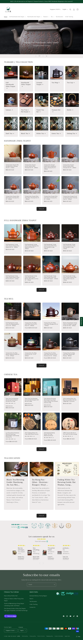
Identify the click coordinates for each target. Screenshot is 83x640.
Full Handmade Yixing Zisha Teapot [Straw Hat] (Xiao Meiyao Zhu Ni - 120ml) (69, 278)
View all (41, 209)
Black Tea (24, 133)
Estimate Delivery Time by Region (38, 596)
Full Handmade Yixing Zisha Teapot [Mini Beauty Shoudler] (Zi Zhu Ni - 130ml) (31, 278)
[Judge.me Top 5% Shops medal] (61, 525)
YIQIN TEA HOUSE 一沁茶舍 (14, 636)
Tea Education (33, 601)
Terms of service (41, 636)
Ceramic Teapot (39, 84)
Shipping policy (49, 636)
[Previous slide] (36, 56)
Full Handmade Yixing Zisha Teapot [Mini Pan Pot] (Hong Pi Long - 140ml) (50, 246)
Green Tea (55, 133)
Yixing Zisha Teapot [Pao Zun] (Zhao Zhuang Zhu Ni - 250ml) (50, 198)
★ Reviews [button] (81, 321)
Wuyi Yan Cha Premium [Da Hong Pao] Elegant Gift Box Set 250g (12, 400)
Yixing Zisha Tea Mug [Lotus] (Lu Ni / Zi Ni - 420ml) (31, 354)
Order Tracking (33, 604)
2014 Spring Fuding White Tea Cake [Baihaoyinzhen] (49, 434)
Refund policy (25, 636)
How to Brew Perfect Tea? (11, 596)
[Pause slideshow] (47, 56)
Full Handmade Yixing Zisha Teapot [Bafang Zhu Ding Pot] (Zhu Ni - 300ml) (32, 246)
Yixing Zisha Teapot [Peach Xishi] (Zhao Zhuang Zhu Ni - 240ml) (69, 166)
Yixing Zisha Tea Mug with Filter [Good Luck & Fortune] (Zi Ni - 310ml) (50, 354)
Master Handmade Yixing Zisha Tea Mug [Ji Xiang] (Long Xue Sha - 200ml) (70, 324)
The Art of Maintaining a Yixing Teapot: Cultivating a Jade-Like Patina (14, 604)
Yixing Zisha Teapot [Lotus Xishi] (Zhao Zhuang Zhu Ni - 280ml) (31, 166)
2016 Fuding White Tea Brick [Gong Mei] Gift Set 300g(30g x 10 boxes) (69, 400)
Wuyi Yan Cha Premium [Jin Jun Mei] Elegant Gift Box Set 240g (32, 400)
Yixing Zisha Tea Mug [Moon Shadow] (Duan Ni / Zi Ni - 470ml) (12, 354)
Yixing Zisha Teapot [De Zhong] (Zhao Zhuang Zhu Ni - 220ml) (12, 166)
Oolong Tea (71, 133)
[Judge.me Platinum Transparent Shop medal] (41, 525)
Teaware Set (56, 110)
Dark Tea (9, 133)
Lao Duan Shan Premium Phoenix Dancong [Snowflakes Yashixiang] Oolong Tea (12, 435)
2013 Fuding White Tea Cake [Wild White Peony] (31, 433)
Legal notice (67, 636)
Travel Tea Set (40, 111)
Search (31, 598)
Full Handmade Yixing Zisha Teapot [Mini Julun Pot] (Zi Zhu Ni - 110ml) (12, 277)
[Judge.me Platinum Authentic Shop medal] (34, 525)
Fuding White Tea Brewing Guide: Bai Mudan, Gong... (66, 482)
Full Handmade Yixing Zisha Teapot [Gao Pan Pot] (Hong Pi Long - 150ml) (69, 246)
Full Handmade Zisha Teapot (10, 85)
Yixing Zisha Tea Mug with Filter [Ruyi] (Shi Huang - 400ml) (69, 354)
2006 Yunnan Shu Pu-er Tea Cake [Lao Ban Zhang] (70, 433)
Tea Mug (55, 83)
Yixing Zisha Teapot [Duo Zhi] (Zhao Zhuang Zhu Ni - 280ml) (32, 198)
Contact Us (32, 607)
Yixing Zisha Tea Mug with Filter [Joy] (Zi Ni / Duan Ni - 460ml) (31, 324)
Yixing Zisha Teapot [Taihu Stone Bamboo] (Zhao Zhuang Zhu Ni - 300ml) (50, 167)
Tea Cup (70, 83)
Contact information (59, 636)
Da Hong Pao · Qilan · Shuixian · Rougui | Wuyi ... (40, 482)
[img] (41, 539)
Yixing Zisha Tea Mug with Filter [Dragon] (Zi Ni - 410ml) (51, 324)
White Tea (40, 133)
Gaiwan (8, 110)
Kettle (69, 110)
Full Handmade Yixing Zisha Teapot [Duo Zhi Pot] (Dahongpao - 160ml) (51, 277)
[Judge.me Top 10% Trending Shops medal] (68, 525)
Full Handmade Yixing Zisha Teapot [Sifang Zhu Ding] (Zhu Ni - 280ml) (12, 246)
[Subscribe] (54, 585)
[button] (17, 16)
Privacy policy (33, 636)
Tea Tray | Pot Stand (25, 111)
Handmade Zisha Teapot (25, 84)
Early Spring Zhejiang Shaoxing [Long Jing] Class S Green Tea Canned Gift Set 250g (51, 400)
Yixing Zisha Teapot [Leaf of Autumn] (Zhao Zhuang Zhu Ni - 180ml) (70, 198)
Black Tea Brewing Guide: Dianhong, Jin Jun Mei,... (15, 482)
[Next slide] (43, 56)
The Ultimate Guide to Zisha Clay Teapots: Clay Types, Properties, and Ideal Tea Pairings (16, 609)
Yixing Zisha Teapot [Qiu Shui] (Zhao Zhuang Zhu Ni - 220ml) (12, 198)
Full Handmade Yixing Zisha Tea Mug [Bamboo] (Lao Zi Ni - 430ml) (12, 324)
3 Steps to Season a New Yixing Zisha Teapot (14, 599)
